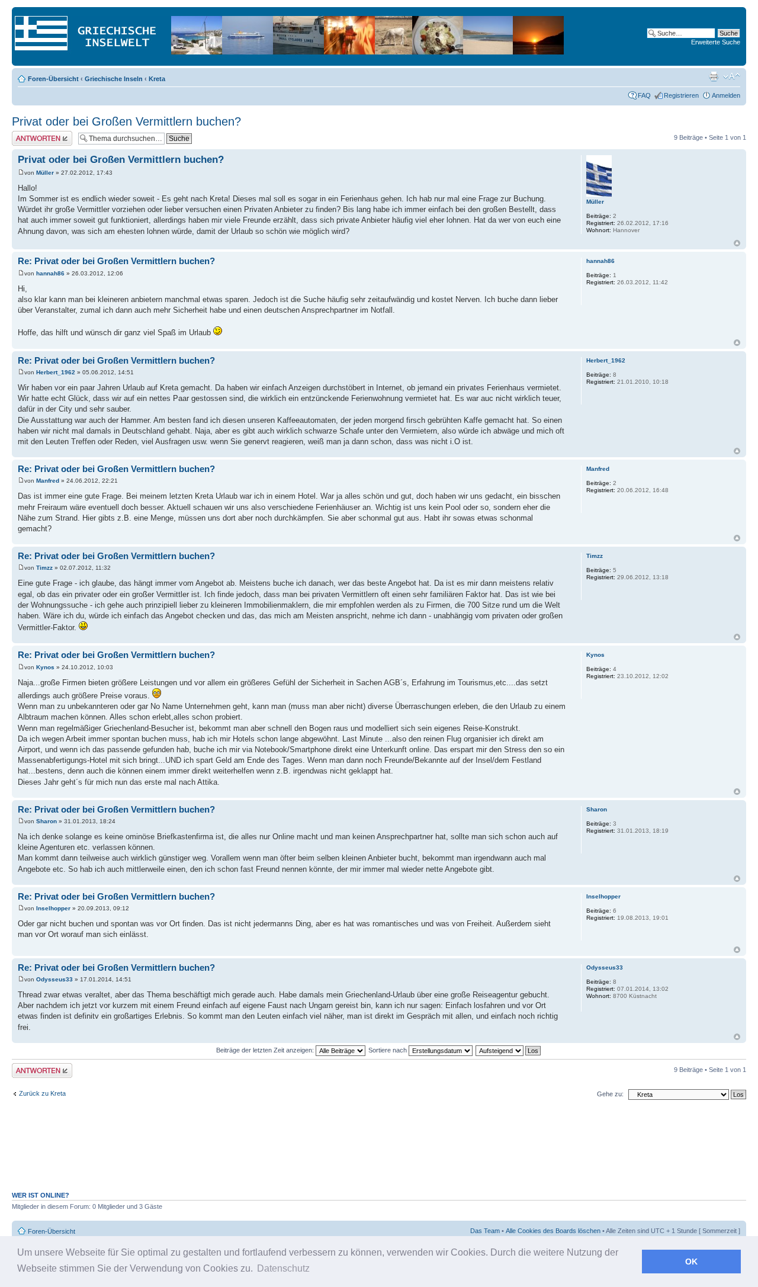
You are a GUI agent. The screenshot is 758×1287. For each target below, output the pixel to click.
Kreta (157, 78)
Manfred (47, 480)
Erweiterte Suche (715, 42)
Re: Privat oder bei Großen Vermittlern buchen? (116, 261)
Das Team (485, 1230)
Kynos (45, 667)
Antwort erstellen (36, 134)
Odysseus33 (54, 979)
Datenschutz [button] (283, 1268)
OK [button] (691, 1261)
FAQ (644, 95)
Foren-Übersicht (53, 78)
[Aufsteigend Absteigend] (509, 1050)
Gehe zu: (610, 1093)
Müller (45, 172)
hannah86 (50, 273)
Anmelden (726, 95)
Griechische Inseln (114, 78)
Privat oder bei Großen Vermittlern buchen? (126, 121)
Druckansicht (713, 76)
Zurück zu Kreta (42, 1093)
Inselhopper (53, 908)
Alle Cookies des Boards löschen (553, 1230)
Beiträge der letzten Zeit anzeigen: (266, 1050)
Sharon (46, 821)
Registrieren (681, 95)
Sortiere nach (388, 1050)
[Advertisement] (379, 1152)
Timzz (44, 567)
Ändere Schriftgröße (731, 76)
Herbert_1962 (55, 372)
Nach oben (737, 243)
